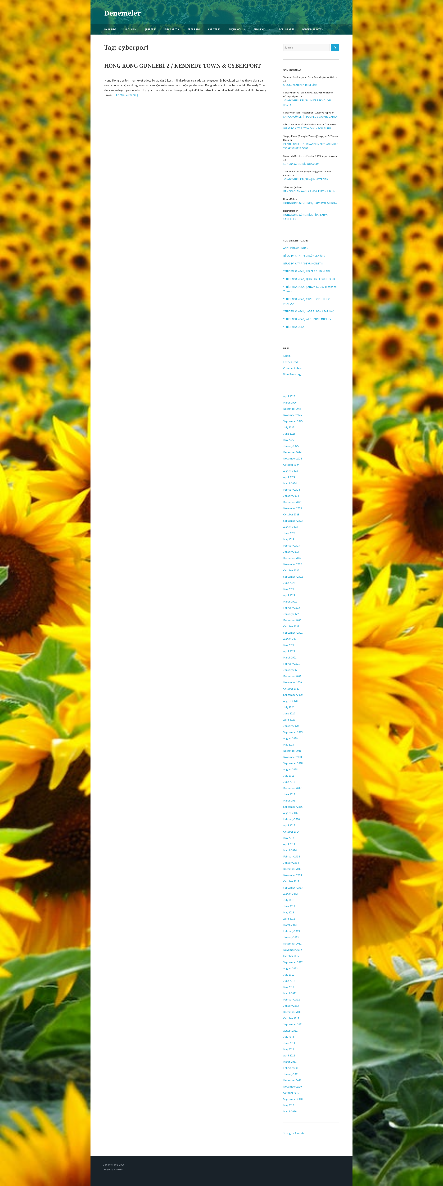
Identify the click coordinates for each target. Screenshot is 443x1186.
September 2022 (293, 576)
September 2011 (293, 1024)
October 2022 (291, 570)
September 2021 (293, 632)
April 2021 (289, 651)
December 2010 (292, 1080)
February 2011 (291, 1068)
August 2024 (290, 471)
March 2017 (290, 800)
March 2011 (290, 1061)
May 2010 (288, 1105)
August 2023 (290, 527)
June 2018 (289, 782)
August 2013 (290, 893)
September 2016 (293, 806)
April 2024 (289, 477)
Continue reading (127, 95)
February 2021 (291, 663)
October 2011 (291, 1018)
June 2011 (289, 1043)
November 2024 (292, 458)
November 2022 (292, 564)
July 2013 (288, 900)
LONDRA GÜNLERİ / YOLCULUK (301, 163)
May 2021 (288, 645)
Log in (287, 355)
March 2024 (290, 483)
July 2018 (288, 775)
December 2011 (292, 1012)
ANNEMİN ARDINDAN (295, 248)
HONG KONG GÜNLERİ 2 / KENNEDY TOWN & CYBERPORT (182, 66)
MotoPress (118, 1169)
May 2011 (288, 1049)
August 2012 (290, 968)
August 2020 (290, 701)
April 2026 (289, 396)
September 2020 (293, 694)
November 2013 (292, 875)
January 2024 (291, 495)
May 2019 (288, 744)
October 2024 (291, 464)
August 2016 (290, 813)
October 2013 (291, 881)
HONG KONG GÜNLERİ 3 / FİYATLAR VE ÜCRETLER (305, 217)
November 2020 (292, 682)
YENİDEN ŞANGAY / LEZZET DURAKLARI (306, 271)
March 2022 (290, 601)
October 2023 (291, 514)
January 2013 (291, 937)
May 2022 (288, 589)
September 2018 (293, 763)
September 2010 (293, 1099)
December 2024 (292, 452)
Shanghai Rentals (293, 1133)
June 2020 (289, 713)
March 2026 (290, 402)
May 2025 (288, 440)
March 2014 (290, 850)
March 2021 (290, 657)
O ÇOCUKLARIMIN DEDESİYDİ (300, 85)
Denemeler (122, 13)
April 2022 (289, 595)
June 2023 (289, 533)
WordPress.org (292, 374)
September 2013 (293, 887)
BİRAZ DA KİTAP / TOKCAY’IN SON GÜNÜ (307, 128)
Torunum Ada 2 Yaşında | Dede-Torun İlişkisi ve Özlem (310, 77)
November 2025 (292, 415)
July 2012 (288, 974)
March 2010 (290, 1111)
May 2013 (288, 912)
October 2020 (291, 688)
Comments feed (292, 368)
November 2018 (292, 757)
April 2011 (289, 1055)
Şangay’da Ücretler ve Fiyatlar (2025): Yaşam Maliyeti (310, 156)
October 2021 (291, 626)
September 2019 (293, 732)
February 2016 (291, 819)
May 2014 (288, 837)
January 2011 (291, 1074)
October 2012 (291, 956)
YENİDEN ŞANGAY (293, 327)
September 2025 (293, 421)
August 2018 (290, 769)
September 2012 (293, 962)
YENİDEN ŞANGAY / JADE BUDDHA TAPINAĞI (309, 311)
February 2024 (291, 489)
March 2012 (290, 993)
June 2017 (289, 794)
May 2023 (288, 539)
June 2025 (289, 433)
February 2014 (291, 856)
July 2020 (288, 707)
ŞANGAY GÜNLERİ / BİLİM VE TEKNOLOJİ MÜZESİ (307, 102)
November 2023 (292, 508)
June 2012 (289, 981)
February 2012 (291, 999)
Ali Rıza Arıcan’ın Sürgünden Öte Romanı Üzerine (308, 124)
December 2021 (292, 620)
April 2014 (289, 844)
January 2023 (291, 551)
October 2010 (291, 1092)
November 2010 (292, 1086)
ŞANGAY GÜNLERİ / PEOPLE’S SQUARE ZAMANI (310, 116)
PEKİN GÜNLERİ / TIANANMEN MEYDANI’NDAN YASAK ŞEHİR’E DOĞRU (310, 146)
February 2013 (291, 931)
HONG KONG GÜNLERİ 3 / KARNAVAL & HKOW (310, 203)
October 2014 (291, 831)
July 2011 (288, 1036)
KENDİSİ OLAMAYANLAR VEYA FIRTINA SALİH (309, 191)
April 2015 (289, 825)
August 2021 (290, 639)
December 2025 (292, 408)
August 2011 (290, 1030)
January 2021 (291, 670)
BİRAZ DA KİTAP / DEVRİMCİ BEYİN (303, 263)
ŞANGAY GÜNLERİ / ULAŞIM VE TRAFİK (305, 179)
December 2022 (292, 558)
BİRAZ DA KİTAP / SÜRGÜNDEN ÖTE (304, 255)
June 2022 (289, 583)
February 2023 (291, 545)
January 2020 (291, 726)
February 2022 (291, 607)
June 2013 (289, 906)
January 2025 (291, 446)
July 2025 (288, 427)
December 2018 (292, 750)
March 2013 (290, 925)
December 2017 (292, 788)
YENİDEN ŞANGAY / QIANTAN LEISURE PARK (309, 279)
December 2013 (292, 869)
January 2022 (291, 614)
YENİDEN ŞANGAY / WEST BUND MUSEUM (307, 319)
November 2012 (292, 949)
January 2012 (291, 1005)
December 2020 (292, 676)
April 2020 (289, 719)
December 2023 (292, 502)
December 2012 (292, 943)
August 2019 (290, 738)
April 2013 (289, 918)
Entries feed (290, 362)
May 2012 (288, 987)
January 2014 (291, 862)
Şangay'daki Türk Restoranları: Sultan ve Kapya (307, 112)
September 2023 (293, 520)
